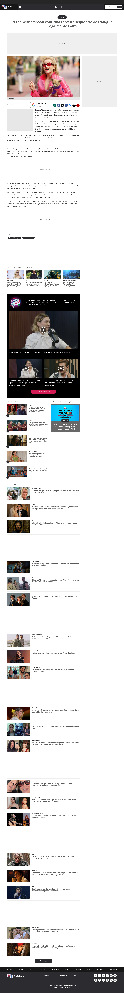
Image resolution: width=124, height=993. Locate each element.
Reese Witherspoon (42, 110)
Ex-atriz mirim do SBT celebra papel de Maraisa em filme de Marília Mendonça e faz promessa (55, 743)
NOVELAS (32, 969)
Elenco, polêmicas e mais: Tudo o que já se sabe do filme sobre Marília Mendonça (55, 711)
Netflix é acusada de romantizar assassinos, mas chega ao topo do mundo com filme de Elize (55, 508)
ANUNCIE (77, 975)
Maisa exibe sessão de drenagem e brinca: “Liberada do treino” (36, 455)
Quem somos (48, 975)
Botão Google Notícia (99, 981)
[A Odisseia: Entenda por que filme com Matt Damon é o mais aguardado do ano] (18, 640)
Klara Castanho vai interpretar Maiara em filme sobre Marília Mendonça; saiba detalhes (54, 800)
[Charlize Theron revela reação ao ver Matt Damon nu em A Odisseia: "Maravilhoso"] (18, 583)
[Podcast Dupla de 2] (107, 980)
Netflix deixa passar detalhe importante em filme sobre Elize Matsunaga (55, 565)
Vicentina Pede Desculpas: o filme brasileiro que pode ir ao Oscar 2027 (55, 524)
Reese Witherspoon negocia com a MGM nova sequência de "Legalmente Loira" (14, 285)
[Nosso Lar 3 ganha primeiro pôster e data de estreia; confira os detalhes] (18, 860)
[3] (17, 440)
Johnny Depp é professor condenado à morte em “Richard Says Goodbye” (34, 284)
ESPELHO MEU (113, 969)
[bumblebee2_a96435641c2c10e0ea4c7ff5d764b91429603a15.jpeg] (52, 274)
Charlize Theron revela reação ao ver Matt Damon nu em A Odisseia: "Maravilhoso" (55, 581)
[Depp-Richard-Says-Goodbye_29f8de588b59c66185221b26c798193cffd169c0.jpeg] (34, 274)
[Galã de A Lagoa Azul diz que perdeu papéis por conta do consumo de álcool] (18, 494)
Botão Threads (115, 981)
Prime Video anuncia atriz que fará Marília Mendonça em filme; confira (54, 817)
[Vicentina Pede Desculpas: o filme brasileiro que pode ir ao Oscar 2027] (18, 526)
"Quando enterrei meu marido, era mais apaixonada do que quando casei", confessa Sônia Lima (25, 382)
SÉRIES (89, 969)
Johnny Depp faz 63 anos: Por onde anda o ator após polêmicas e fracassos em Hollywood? (53, 947)
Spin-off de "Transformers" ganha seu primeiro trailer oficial (52, 285)
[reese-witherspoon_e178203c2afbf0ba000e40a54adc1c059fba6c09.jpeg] (15, 274)
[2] (17, 425)
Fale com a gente (52, 978)
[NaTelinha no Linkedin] (103, 980)
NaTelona (60, 7)
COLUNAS (67, 969)
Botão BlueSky (111, 981)
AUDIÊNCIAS (55, 969)
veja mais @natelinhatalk (43, 392)
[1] (17, 410)
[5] (17, 471)
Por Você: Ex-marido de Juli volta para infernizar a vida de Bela (38, 470)
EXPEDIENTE (63, 975)
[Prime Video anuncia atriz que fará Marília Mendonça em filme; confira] (18, 819)
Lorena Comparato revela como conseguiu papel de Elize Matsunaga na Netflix (39, 352)
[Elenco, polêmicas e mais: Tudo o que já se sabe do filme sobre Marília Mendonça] (18, 713)
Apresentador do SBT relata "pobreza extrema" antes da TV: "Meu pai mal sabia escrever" (58, 382)
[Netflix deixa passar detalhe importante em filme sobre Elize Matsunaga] (18, 567)
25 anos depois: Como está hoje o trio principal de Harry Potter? (55, 597)
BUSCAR (119, 6)
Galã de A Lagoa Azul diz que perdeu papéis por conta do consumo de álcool (55, 491)
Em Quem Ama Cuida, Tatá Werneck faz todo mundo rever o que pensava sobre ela (38, 440)
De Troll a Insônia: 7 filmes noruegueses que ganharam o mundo (55, 727)
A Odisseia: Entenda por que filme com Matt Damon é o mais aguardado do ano (55, 638)
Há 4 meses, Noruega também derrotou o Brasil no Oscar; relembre (53, 670)
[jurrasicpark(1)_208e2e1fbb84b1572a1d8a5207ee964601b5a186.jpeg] (71, 274)
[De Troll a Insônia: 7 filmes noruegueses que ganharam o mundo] (18, 729)
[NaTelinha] (8, 6)
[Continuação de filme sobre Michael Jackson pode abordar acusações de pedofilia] (18, 892)
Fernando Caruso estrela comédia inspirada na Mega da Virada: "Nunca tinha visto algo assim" (55, 874)
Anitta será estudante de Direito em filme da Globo (53, 653)
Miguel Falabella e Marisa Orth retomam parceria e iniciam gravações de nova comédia (53, 784)
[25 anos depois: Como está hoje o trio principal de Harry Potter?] (18, 599)
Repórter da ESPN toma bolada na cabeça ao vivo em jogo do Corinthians (38, 424)
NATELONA (100, 969)
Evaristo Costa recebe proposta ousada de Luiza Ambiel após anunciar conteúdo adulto (37, 409)
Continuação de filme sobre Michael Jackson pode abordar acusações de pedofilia (53, 890)
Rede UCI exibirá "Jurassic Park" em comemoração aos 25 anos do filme (70, 285)
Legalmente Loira (61, 115)
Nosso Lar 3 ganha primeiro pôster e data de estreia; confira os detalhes (54, 857)
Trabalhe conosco (70, 978)
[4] (17, 456)
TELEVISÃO (21, 969)
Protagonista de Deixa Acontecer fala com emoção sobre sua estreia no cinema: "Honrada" (55, 930)
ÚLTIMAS (9, 969)
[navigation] (20, 6)
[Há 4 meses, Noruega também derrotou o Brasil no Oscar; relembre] (18, 672)
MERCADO (79, 969)
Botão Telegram (95, 981)
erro (78, 105)
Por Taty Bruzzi (12, 104)
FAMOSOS (43, 969)
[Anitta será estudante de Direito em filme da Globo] (18, 656)
